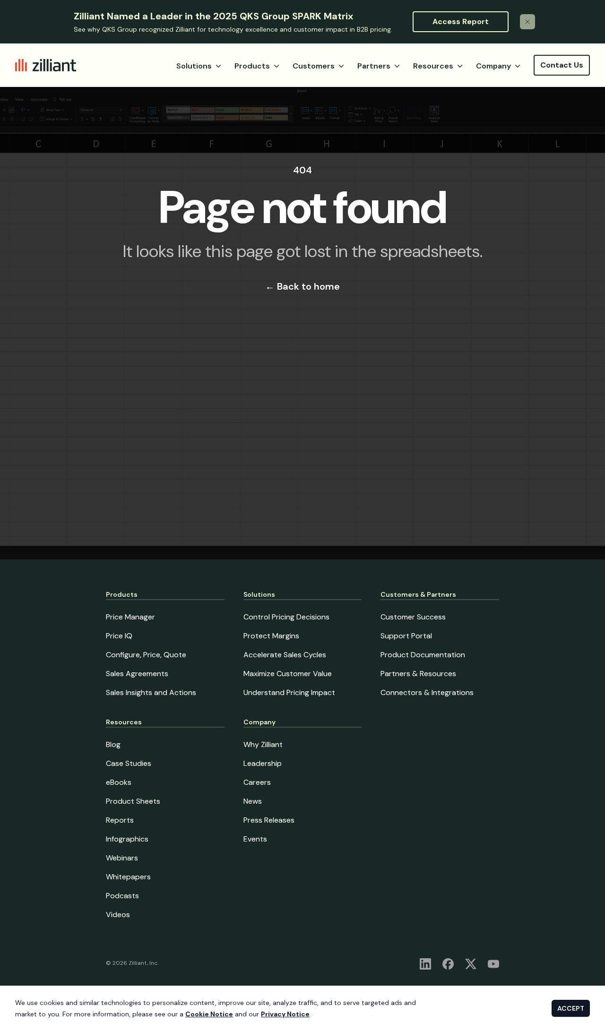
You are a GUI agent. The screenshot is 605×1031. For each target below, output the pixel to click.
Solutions (194, 66)
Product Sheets (133, 801)
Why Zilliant (263, 744)
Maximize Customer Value (287, 674)
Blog (113, 744)
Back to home (302, 286)
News (252, 801)
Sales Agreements (137, 674)
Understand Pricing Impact (289, 692)
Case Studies (128, 763)
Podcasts (122, 896)
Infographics (127, 839)
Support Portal (406, 636)
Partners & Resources (418, 674)
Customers (314, 66)
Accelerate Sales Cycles (284, 655)
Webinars (122, 858)
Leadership (262, 763)
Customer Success (413, 617)
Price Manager (130, 617)
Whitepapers (128, 877)
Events (255, 839)
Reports (120, 820)
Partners (373, 66)
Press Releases (268, 820)
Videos (118, 914)
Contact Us (561, 65)
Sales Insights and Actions (151, 692)
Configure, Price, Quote (146, 655)
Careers (257, 782)
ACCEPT (570, 1008)
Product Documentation (422, 655)
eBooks (118, 782)
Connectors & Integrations (427, 692)
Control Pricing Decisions (286, 617)
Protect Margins (271, 636)
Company (493, 66)
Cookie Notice (209, 1014)
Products (252, 66)
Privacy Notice (285, 1014)
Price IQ (119, 636)
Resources (433, 66)
